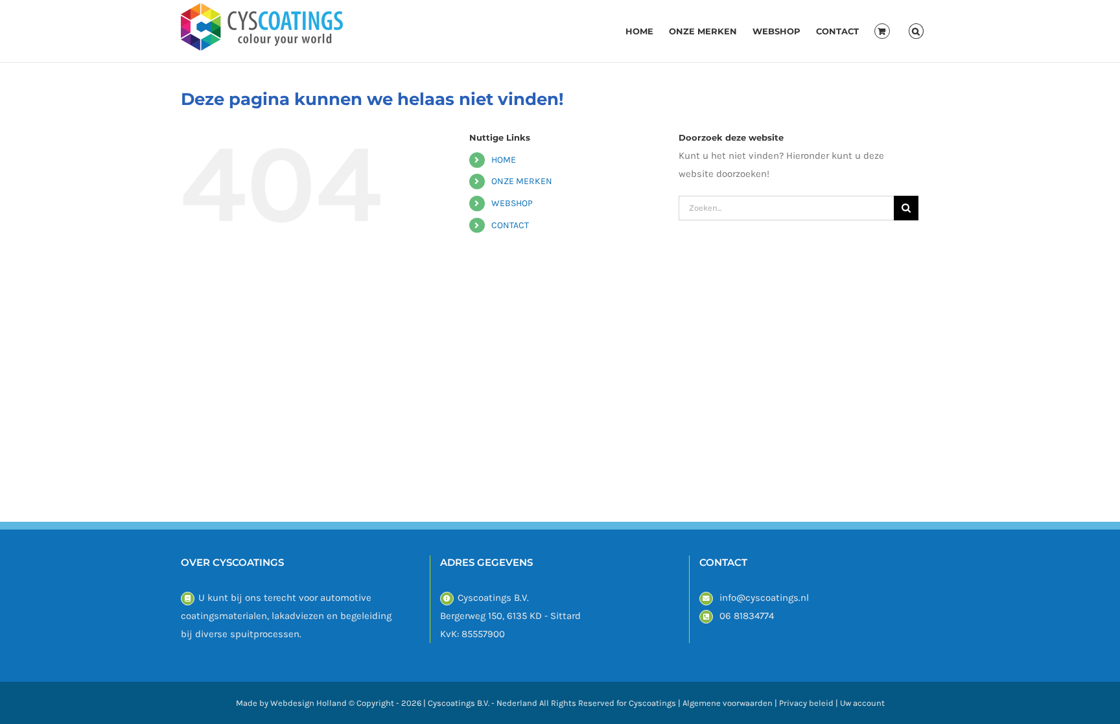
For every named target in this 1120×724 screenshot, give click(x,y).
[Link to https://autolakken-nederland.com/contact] (187, 598)
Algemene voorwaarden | (730, 703)
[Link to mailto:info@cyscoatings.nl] (706, 598)
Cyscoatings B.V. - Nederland (482, 703)
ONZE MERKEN (521, 181)
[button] (916, 31)
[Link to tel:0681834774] (706, 617)
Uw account (862, 703)
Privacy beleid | (809, 703)
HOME (503, 159)
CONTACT (510, 225)
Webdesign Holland (308, 703)
